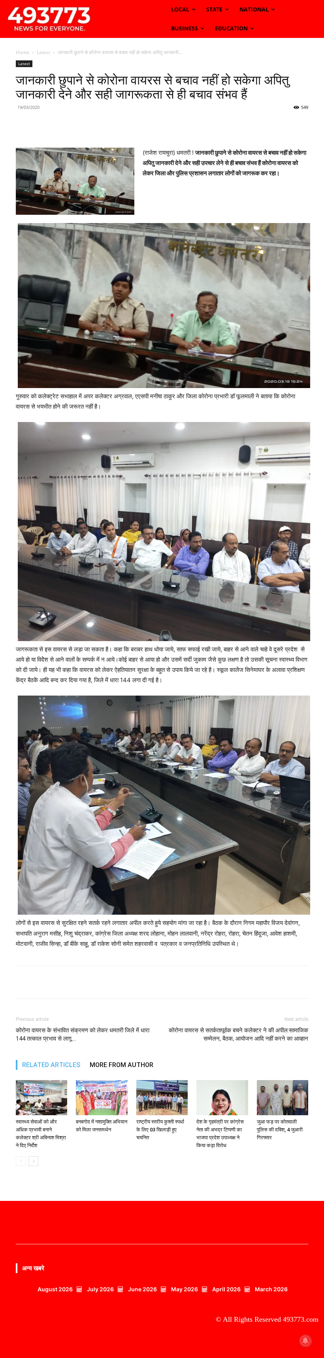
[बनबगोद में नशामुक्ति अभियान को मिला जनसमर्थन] (101, 1098)
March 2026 (271, 1289)
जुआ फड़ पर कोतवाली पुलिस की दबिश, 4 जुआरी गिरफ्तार (280, 1129)
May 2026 (184, 1289)
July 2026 (100, 1289)
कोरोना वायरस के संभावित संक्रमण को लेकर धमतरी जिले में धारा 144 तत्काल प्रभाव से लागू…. (82, 1034)
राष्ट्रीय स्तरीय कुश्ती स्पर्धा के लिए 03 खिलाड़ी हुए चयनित (160, 1129)
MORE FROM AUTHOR (121, 1065)
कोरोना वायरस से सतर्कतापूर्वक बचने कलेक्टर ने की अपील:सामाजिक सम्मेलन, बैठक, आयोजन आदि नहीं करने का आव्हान (238, 1034)
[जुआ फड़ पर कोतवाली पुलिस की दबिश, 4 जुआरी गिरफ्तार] (282, 1098)
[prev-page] (21, 1161)
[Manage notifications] (305, 1340)
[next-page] (33, 1161)
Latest (43, 52)
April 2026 (226, 1289)
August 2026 (55, 1289)
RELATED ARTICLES (51, 1065)
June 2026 (142, 1289)
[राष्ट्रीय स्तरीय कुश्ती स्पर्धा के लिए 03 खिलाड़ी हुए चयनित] (162, 1098)
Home (22, 52)
